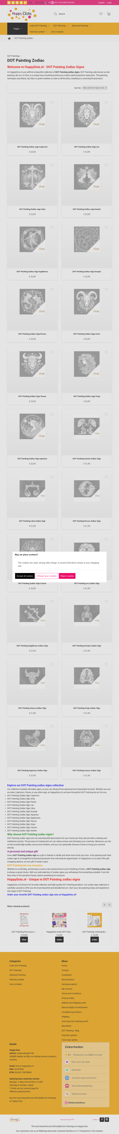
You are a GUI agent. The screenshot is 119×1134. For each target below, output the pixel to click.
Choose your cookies (46, 576)
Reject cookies (67, 576)
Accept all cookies (25, 576)
